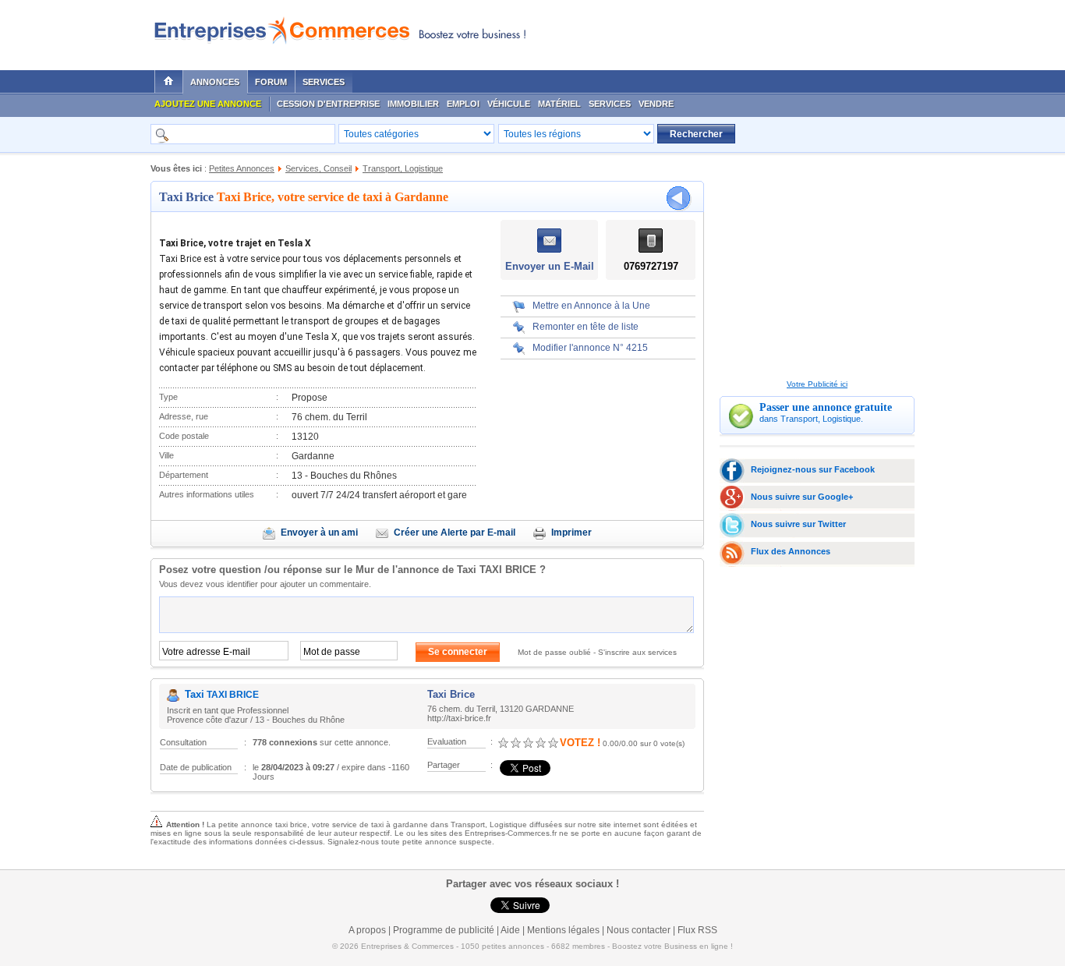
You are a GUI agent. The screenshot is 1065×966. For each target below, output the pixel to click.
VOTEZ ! (580, 742)
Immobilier (413, 103)
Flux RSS (697, 930)
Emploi (463, 103)
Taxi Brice (186, 196)
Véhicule (508, 103)
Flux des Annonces (790, 551)
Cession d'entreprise (328, 103)
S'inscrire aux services (637, 652)
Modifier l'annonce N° (590, 347)
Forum (271, 82)
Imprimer (571, 532)
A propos (367, 930)
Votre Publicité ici (817, 384)
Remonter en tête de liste (585, 326)
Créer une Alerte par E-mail (454, 532)
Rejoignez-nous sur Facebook (813, 469)
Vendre (656, 103)
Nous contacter (638, 930)
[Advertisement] (728, 31)
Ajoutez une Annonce (207, 103)
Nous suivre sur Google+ (802, 496)
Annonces (214, 82)
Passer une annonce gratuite (825, 407)
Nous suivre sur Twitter (798, 524)
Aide (510, 930)
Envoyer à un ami (319, 532)
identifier (242, 584)
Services (324, 82)
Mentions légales (563, 930)
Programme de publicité (443, 930)
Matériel (559, 103)
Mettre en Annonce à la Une (591, 305)
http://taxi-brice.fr (459, 718)
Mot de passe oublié (554, 652)
